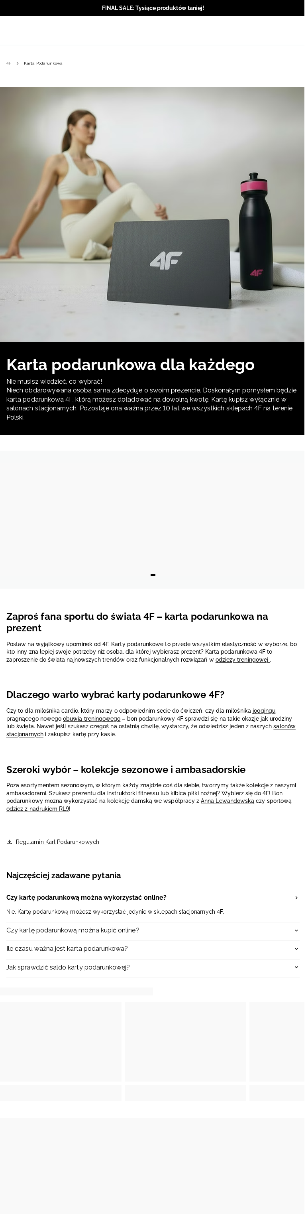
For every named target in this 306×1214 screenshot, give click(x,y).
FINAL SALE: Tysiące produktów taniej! (153, 8)
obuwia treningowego (91, 718)
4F (8, 63)
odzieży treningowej (243, 659)
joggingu (264, 711)
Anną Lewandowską (227, 801)
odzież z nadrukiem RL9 (37, 809)
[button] (153, 899)
